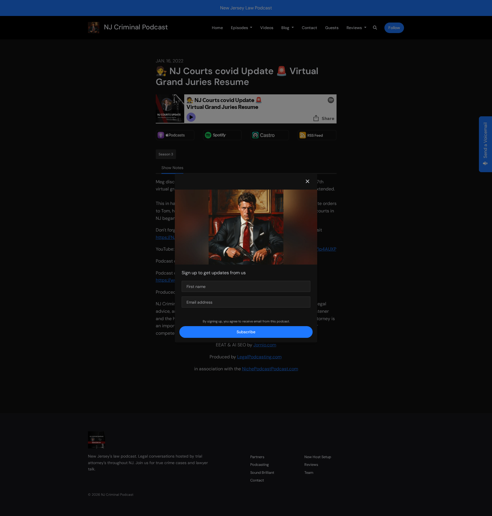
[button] (307, 181)
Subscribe (246, 331)
